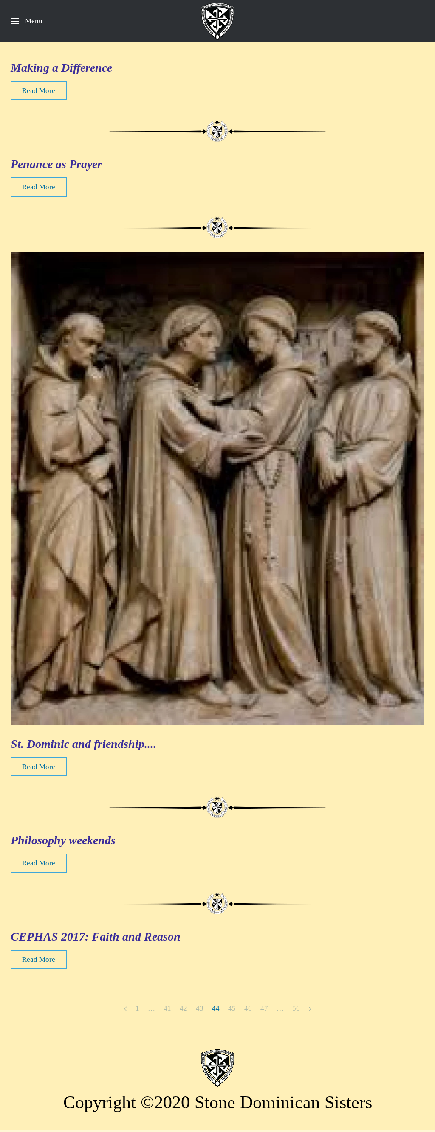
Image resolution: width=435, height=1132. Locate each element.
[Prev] (125, 1009)
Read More (38, 91)
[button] (26, 21)
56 (296, 1008)
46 (248, 1008)
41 (167, 1008)
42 (183, 1008)
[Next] (310, 1009)
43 (199, 1008)
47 (264, 1008)
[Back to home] (217, 21)
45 (232, 1008)
